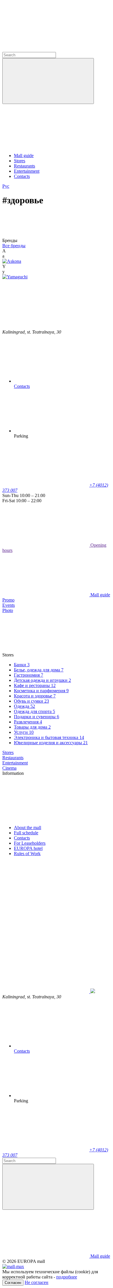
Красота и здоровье (35, 695)
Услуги (24, 732)
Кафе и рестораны (35, 685)
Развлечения (28, 721)
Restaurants (24, 165)
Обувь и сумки (31, 701)
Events (8, 605)
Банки (22, 664)
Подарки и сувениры (36, 716)
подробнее (66, 1276)
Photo (7, 610)
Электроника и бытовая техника (49, 737)
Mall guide (24, 155)
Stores (19, 160)
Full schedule (26, 832)
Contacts (22, 176)
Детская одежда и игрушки (42, 680)
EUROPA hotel (28, 848)
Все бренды (13, 245)
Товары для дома (32, 727)
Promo (8, 600)
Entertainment (26, 171)
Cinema (9, 768)
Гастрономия (28, 675)
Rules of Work (27, 853)
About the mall (27, 827)
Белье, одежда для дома (38, 669)
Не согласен (36, 1282)
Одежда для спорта (34, 711)
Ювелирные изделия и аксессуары (51, 742)
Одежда (24, 706)
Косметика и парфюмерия (41, 690)
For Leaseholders (29, 843)
